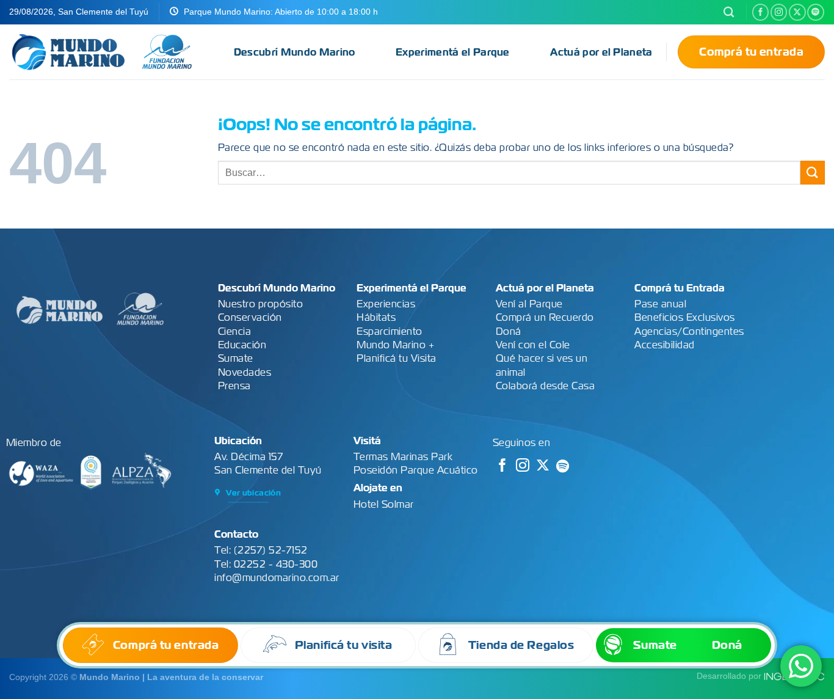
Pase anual (660, 304)
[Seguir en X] (797, 12)
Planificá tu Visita (397, 358)
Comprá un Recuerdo (545, 317)
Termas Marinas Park (403, 456)
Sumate (235, 358)
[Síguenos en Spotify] (815, 12)
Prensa (234, 385)
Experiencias (386, 304)
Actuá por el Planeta (601, 52)
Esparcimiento (389, 331)
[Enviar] (812, 173)
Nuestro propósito (260, 304)
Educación (242, 345)
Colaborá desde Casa (545, 385)
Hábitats (376, 317)
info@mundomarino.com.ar (276, 577)
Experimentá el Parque (453, 52)
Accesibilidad (664, 345)
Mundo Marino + (395, 345)
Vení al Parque (529, 304)
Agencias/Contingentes (689, 331)
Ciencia (235, 331)
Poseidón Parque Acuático (416, 470)
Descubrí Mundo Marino (294, 52)
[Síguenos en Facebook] (760, 12)
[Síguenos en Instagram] (779, 12)
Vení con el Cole (533, 345)
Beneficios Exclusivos (684, 317)
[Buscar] (728, 12)
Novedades (245, 372)
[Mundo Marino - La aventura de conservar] (68, 52)
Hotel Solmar (384, 504)
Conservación (250, 317)
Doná (508, 331)
